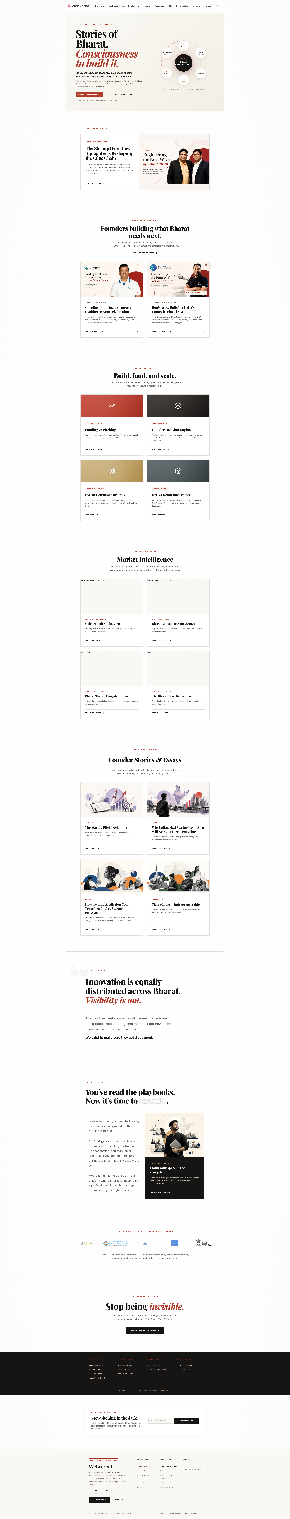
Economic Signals (95, 1374)
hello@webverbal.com (192, 1469)
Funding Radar (143, 1487)
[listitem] (111, 818)
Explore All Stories (143, 253)
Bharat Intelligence (96, 1365)
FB (96, 1491)
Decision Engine (124, 1369)
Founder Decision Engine (144, 1476)
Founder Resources (145, 1471)
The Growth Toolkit (125, 1374)
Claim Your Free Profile (145, 1330)
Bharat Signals (143, 1483)
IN (91, 1491)
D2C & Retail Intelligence (156, 1369)
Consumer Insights (154, 1365)
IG (107, 1491)
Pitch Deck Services (168, 1466)
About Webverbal (167, 1487)
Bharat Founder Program (166, 1476)
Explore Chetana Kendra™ (89, 95)
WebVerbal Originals (96, 1369)
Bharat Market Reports (97, 1378)
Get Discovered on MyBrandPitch (120, 94)
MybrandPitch (165, 1471)
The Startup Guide (125, 1365)
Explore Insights (100, 1500)
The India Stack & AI (184, 1365)
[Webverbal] (79, 6)
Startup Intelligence (145, 1466)
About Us (119, 1500)
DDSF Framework (167, 1483)
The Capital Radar (183, 1369)
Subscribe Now (186, 1421)
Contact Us (187, 1464)
